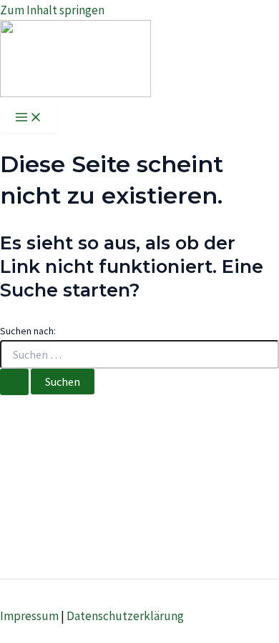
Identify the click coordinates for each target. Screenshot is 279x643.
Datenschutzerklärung (125, 616)
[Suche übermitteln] (14, 382)
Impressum (29, 616)
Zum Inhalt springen (52, 10)
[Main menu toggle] (28, 118)
